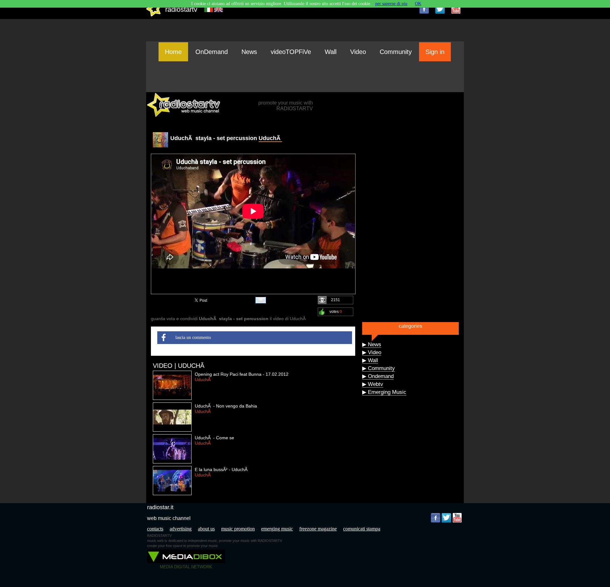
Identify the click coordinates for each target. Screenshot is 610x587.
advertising (181, 528)
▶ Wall (370, 360)
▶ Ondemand (378, 376)
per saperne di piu (391, 3)
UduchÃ (270, 138)
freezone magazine (318, 528)
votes (335, 311)
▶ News (371, 344)
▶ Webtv (372, 384)
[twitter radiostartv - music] (440, 9)
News (249, 51)
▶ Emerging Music (384, 392)
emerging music (277, 528)
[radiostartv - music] (153, 15)
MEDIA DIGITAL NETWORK (186, 566)
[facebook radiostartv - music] (424, 9)
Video (358, 51)
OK (418, 3)
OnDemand (211, 51)
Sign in (434, 51)
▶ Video (371, 352)
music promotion (238, 528)
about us (206, 528)
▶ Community (378, 368)
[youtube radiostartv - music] (456, 9)
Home (173, 51)
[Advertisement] (305, 76)
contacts (155, 528)
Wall (330, 51)
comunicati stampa (361, 528)
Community (396, 51)
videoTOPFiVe (291, 51)
